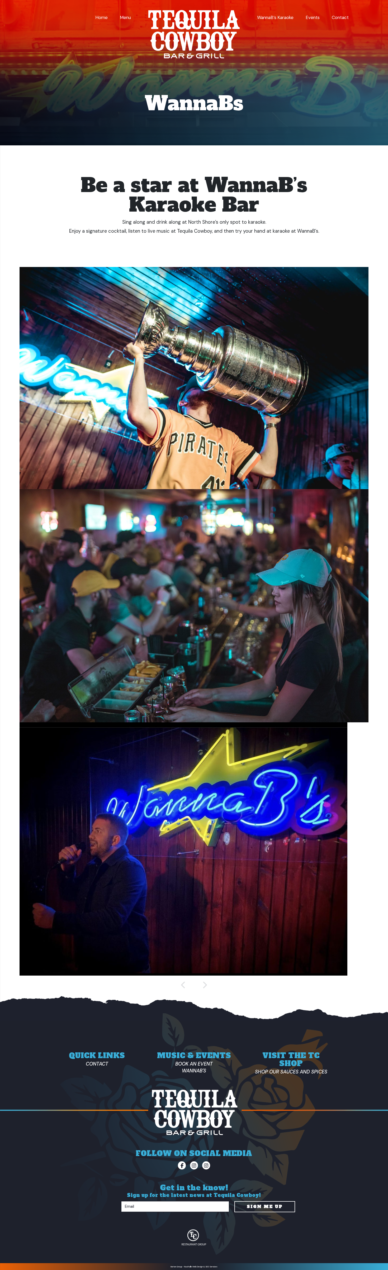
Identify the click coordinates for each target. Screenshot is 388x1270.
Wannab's (194, 1071)
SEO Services (211, 1266)
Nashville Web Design (193, 1266)
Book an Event (194, 1064)
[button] (183, 985)
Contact (340, 17)
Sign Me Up (265, 1206)
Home (101, 17)
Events (313, 17)
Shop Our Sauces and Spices (291, 1072)
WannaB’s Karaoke (275, 17)
